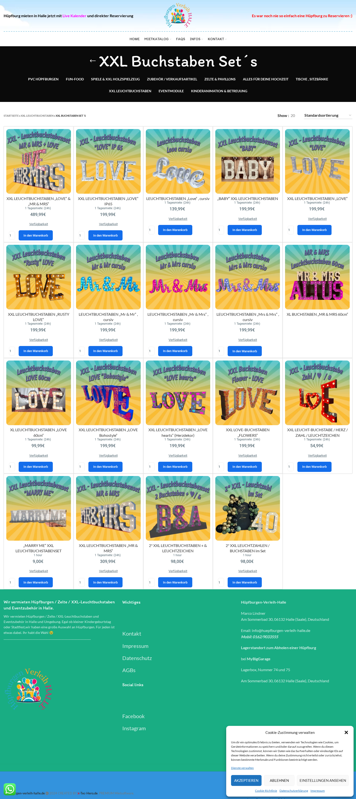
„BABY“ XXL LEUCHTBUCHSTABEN (247, 214)
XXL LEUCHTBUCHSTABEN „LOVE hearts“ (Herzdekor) (178, 448)
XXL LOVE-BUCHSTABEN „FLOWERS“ (248, 448)
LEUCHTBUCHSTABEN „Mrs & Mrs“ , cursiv (248, 332)
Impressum (317, 790)
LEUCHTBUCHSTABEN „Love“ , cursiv (177, 214)
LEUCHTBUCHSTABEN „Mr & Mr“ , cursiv (108, 332)
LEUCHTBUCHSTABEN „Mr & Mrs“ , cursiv (177, 332)
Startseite (11, 115)
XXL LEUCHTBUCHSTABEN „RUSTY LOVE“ (38, 332)
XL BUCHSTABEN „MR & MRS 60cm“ (317, 314)
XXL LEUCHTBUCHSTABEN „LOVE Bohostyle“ (108, 448)
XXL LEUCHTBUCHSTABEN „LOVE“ (317, 214)
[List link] (178, 633)
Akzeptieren (246, 780)
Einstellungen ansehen (323, 780)
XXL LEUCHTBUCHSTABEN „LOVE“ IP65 (108, 216)
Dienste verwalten (242, 768)
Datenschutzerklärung (293, 790)
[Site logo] (178, 15)
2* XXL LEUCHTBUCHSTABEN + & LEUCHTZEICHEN (178, 563)
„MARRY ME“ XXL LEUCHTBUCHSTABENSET (38, 563)
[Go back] (93, 61)
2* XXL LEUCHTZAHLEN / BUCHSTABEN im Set (248, 563)
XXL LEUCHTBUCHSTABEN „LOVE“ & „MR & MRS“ (38, 216)
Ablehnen (279, 780)
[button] (346, 732)
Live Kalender (74, 15)
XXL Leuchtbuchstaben (37, 115)
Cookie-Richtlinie (266, 790)
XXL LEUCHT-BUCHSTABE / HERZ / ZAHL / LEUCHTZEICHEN (317, 448)
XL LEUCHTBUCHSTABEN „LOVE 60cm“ (38, 448)
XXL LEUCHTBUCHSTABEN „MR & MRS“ (108, 563)
